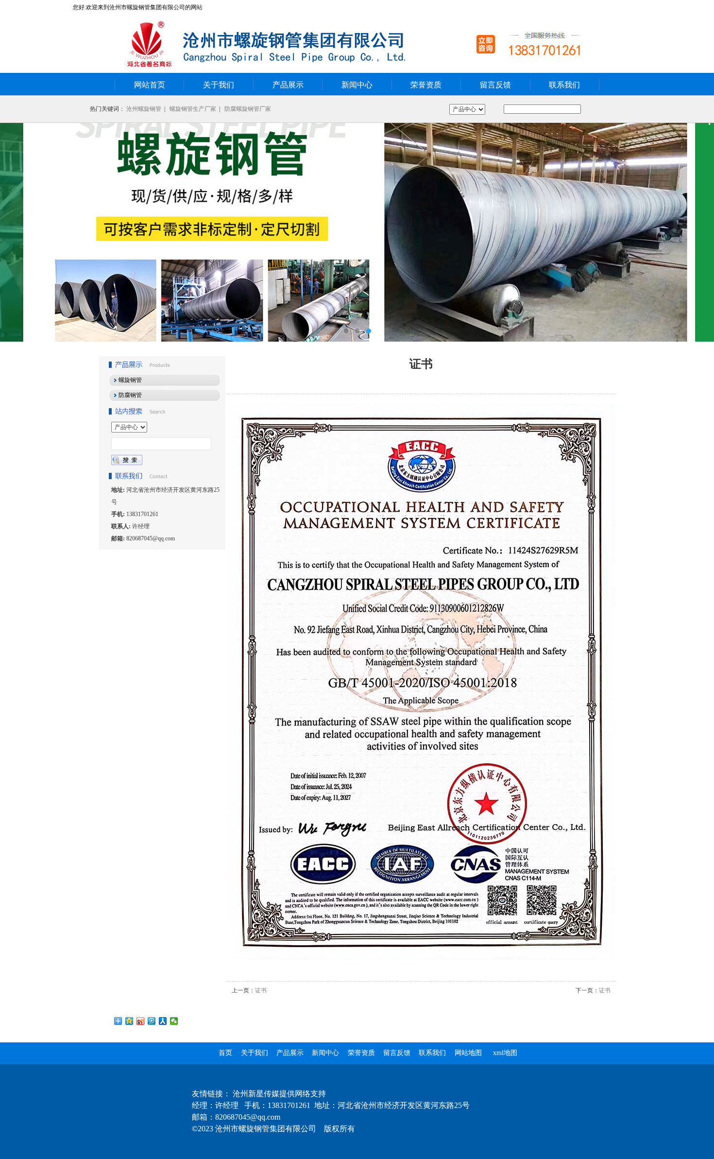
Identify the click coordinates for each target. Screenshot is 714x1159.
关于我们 (218, 85)
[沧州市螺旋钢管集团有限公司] (357, 232)
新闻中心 (357, 85)
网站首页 (149, 85)
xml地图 (505, 1052)
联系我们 (564, 85)
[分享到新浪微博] (140, 1021)
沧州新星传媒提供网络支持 (279, 1094)
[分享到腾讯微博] (152, 1021)
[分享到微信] (174, 1021)
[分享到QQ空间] (129, 1021)
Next (697, 232)
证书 (261, 990)
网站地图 (468, 1052)
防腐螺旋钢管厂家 (247, 108)
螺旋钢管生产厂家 (193, 108)
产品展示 (288, 85)
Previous (17, 232)
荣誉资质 (426, 85)
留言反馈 (495, 85)
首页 (225, 1052)
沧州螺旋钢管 (143, 108)
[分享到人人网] (163, 1021)
